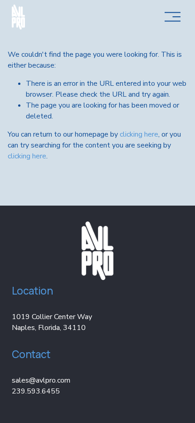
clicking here (139, 134)
